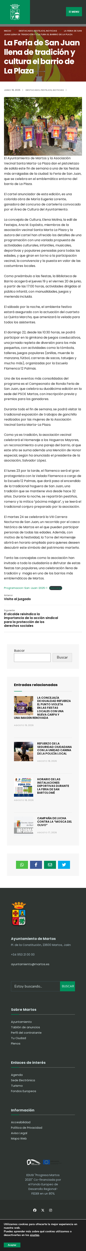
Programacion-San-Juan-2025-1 (25, 588)
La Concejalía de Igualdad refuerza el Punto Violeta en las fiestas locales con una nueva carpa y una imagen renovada (42, 708)
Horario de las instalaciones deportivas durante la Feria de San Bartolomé (53, 786)
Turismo (17, 1086)
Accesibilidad (20, 1122)
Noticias (51, 30)
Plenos (15, 1044)
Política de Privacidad (26, 1128)
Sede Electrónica (23, 1080)
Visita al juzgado (17, 597)
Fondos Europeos (23, 1091)
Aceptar (12, 1245)
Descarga (55, 588)
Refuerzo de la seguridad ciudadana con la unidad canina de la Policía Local (54, 748)
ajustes (34, 1235)
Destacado (26, 30)
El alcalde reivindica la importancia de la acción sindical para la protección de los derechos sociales (31, 618)
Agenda (17, 1075)
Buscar (19, 650)
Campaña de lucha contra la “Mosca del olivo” (54, 821)
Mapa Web (19, 1139)
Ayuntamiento (21, 1022)
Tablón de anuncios (25, 1027)
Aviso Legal (19, 1133)
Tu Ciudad (18, 1038)
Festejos (39, 30)
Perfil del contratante (26, 1033)
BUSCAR (68, 986)
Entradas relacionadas (36, 684)
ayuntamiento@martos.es (30, 964)
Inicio (7, 30)
